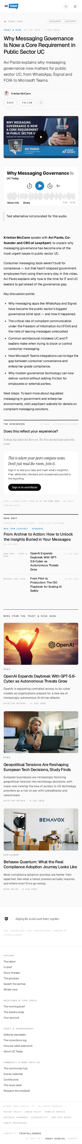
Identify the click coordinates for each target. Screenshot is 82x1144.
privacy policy (12, 1112)
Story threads (12, 972)
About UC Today (13, 1051)
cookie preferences (15, 1123)
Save (10, 102)
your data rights (61, 1117)
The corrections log (15, 1040)
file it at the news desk (45, 501)
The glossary (11, 978)
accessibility (39, 1117)
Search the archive (15, 984)
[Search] (65, 6)
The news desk (13, 1085)
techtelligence (30, 1133)
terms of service (55, 1112)
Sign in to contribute (24, 487)
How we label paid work (18, 1046)
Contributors (11, 1079)
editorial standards (16, 1117)
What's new (11, 989)
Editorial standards (15, 1034)
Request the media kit (17, 1090)
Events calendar (13, 1074)
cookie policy (33, 1112)
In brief (8, 967)
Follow (27, 102)
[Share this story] (40, 102)
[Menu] (75, 6)
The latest (10, 961)
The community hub (15, 1068)
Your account (11, 1017)
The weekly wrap (14, 1012)
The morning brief (14, 1006)
